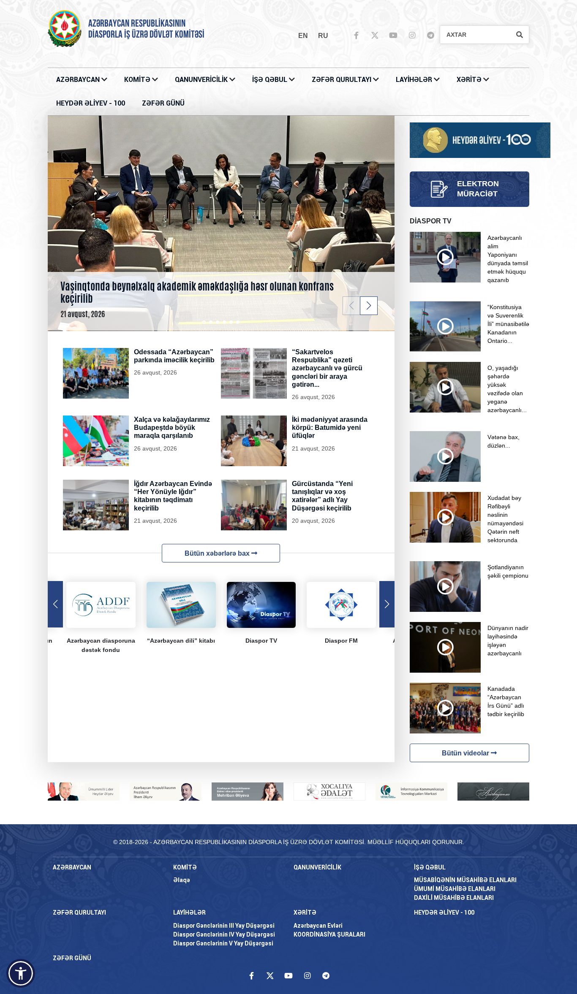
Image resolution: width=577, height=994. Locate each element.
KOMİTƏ (137, 80)
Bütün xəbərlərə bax (218, 553)
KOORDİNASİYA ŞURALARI (329, 934)
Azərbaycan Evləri (318, 925)
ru (323, 35)
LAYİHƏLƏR (415, 80)
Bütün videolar (466, 753)
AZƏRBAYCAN (78, 80)
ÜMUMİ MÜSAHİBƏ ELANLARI (454, 888)
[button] (369, 305)
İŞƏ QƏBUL (270, 80)
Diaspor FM (341, 640)
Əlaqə (181, 880)
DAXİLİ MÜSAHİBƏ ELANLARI (454, 897)
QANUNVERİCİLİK (202, 80)
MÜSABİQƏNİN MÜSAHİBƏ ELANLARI (465, 880)
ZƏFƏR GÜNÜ (163, 103)
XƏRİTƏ (469, 80)
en (303, 35)
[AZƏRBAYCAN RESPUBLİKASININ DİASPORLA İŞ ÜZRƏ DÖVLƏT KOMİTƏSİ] (65, 28)
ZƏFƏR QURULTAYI (342, 80)
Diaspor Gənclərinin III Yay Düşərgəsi (224, 925)
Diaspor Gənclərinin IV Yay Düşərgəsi (224, 934)
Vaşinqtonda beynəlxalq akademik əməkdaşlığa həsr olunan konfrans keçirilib (197, 292)
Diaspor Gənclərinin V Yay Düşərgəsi (223, 943)
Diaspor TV (261, 640)
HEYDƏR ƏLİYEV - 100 (90, 103)
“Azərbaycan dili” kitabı (181, 640)
